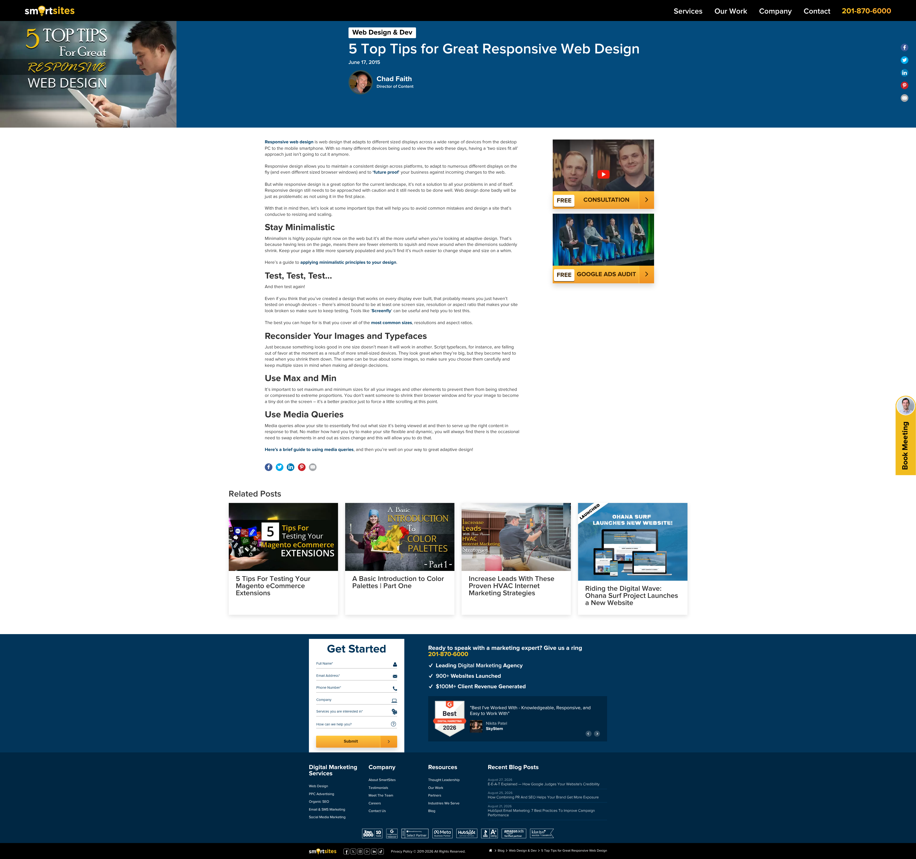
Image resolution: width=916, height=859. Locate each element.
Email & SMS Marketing (327, 810)
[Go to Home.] (490, 851)
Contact (817, 11)
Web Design (318, 786)
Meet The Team (381, 796)
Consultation (606, 200)
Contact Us (377, 811)
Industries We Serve (443, 804)
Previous (589, 731)
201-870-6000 (866, 11)
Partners (434, 796)
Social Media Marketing (327, 817)
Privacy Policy (401, 852)
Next (597, 731)
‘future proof (386, 172)
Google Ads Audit (606, 274)
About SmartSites (382, 780)
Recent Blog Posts (513, 767)
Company (775, 11)
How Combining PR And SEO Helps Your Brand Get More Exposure (543, 797)
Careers (375, 804)
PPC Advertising (321, 794)
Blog (431, 811)
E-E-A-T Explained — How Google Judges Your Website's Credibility (543, 784)
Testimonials (378, 788)
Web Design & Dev (382, 32)
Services (688, 11)
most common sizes (391, 323)
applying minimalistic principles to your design (348, 262)
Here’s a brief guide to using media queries (309, 450)
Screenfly (381, 311)
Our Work (730, 11)
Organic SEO (319, 802)
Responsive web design (289, 142)
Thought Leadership (444, 780)
